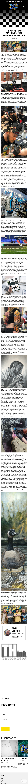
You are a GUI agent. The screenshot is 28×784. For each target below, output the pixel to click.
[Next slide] (25, 755)
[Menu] (1, 6)
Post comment (5, 729)
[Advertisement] (14, 676)
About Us (3, 778)
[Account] (23, 6)
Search (2, 781)
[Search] (4, 6)
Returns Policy (4, 783)
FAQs (2, 780)
